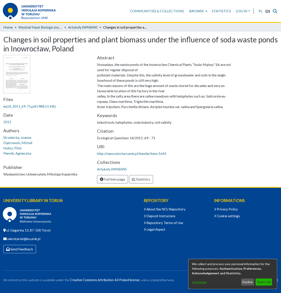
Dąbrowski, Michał (17, 143)
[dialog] (233, 274)
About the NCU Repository (166, 209)
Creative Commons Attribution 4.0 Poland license (104, 280)
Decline (247, 282)
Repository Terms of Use (164, 223)
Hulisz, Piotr (12, 148)
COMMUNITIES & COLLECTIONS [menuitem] (157, 11)
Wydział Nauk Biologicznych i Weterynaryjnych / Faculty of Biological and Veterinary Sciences (40, 27)
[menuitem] (197, 11)
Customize (199, 282)
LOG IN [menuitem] (241, 11)
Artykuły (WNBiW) (82, 27)
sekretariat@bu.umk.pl (23, 239)
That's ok (264, 282)
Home (8, 27)
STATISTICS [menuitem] (221, 11)
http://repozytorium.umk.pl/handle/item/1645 (131, 153)
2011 (7, 122)
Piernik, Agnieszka (17, 153)
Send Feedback (21, 249)
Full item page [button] (114, 179)
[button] (260, 11)
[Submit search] (275, 11)
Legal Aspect (155, 229)
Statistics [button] (142, 179)
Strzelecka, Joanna (17, 137)
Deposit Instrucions (160, 216)
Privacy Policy (227, 209)
